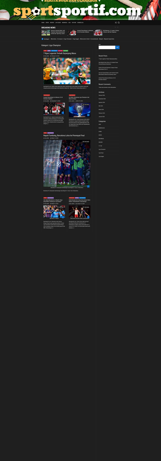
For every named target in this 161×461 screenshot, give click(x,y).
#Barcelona (54, 39)
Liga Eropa (60, 50)
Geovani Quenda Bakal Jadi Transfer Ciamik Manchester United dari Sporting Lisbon (58, 32)
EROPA (47, 22)
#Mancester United (85, 39)
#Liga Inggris (76, 39)
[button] (118, 27)
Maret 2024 (101, 109)
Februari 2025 (102, 95)
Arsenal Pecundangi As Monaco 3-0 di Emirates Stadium (85, 31)
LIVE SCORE (58, 22)
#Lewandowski (94, 39)
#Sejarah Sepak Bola (109, 39)
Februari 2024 (102, 113)
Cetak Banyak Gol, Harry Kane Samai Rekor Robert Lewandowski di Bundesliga (79, 200)
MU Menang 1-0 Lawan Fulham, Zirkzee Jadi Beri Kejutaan (111, 31)
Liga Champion (54, 50)
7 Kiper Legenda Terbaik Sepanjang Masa (59, 53)
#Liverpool (60, 39)
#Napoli (101, 39)
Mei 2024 (101, 106)
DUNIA (43, 22)
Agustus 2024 (102, 102)
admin (47, 56)
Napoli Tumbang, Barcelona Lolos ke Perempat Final (63, 135)
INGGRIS (52, 22)
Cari (99, 44)
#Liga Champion (67, 39)
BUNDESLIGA (80, 22)
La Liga (100, 145)
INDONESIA (64, 22)
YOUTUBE (74, 22)
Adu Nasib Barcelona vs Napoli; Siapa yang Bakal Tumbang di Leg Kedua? (52, 200)
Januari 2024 (102, 116)
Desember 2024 (102, 98)
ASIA (69, 22)
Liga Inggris (66, 50)
